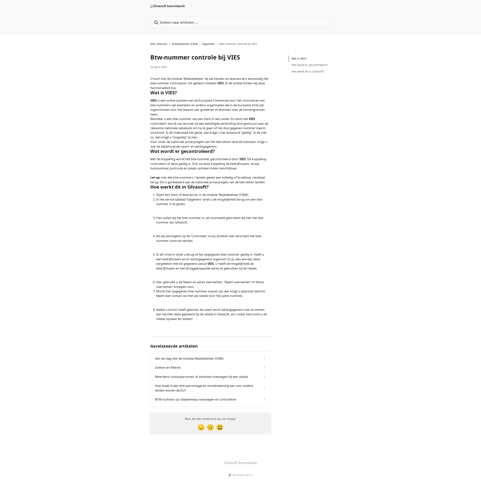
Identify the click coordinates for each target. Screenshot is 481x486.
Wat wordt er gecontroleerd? (310, 65)
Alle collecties (158, 44)
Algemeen (208, 44)
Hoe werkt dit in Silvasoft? (308, 71)
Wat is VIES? (299, 58)
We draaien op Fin (243, 475)
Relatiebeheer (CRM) (185, 44)
